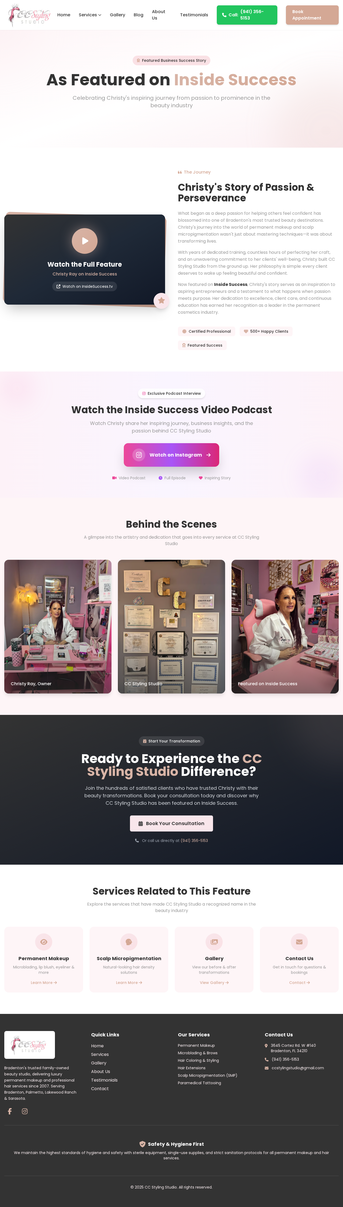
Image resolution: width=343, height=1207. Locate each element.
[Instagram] (24, 1111)
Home (63, 15)
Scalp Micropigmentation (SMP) (207, 1075)
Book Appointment (306, 15)
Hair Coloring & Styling (198, 1060)
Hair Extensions (192, 1068)
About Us (158, 15)
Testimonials (194, 15)
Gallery (117, 15)
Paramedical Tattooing (199, 1083)
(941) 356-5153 (246, 15)
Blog (138, 15)
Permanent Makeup (196, 1045)
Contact (100, 1089)
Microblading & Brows (198, 1053)
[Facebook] (9, 1111)
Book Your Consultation (175, 823)
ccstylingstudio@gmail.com (298, 1068)
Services (88, 15)
